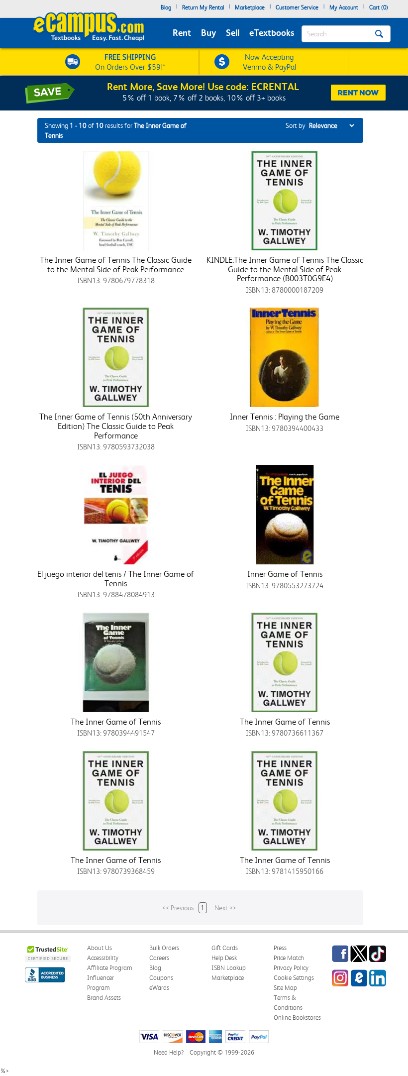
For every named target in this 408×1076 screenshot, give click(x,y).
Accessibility (102, 958)
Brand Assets (104, 997)
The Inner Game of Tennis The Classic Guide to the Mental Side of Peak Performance (116, 264)
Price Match (289, 958)
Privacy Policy (291, 967)
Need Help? (169, 1052)
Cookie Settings (294, 977)
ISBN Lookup (228, 967)
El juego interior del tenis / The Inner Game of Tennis (115, 578)
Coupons (161, 977)
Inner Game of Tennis (284, 574)
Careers (159, 958)
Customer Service (297, 7)
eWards (159, 987)
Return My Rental (203, 7)
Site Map (285, 987)
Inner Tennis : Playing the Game (284, 417)
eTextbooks (271, 32)
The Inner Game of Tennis (116, 722)
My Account (343, 7)
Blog (166, 7)
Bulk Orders (164, 948)
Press (280, 948)
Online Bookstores (297, 1017)
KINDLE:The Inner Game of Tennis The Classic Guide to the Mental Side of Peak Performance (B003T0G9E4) (284, 269)
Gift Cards (224, 948)
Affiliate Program (109, 967)
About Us (99, 948)
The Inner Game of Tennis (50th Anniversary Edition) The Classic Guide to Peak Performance (115, 426)
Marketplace (250, 7)
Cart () (378, 7)
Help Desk (224, 958)
